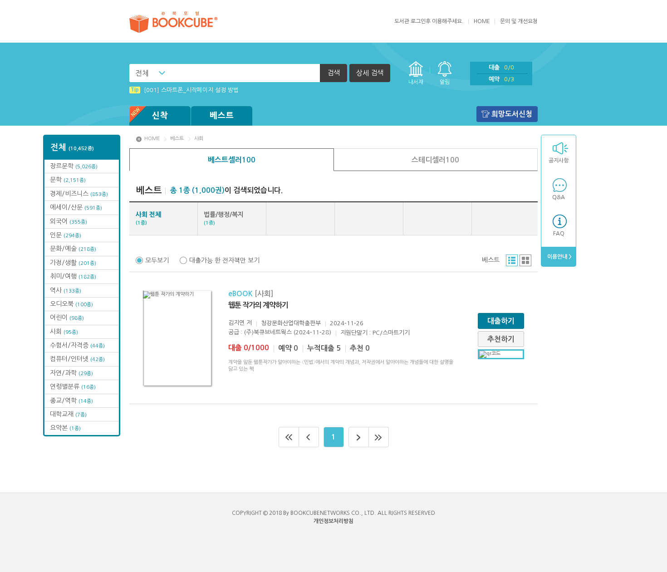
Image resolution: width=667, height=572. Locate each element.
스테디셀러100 (435, 159)
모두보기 (157, 260)
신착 (160, 116)
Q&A (558, 197)
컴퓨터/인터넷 (77, 359)
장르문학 (74, 166)
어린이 (67, 317)
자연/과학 (71, 373)
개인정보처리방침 (333, 521)
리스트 (512, 260)
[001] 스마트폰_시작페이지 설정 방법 (185, 90)
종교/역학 (71, 400)
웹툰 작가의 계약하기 (258, 305)
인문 (65, 235)
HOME (482, 21)
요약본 (65, 428)
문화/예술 (73, 248)
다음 (358, 437)
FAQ (558, 233)
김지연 (236, 323)
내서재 (415, 82)
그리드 (525, 260)
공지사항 (559, 160)
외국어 (68, 221)
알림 (445, 82)
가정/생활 (73, 262)
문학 (68, 179)
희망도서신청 (511, 114)
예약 (501, 79)
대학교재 (68, 414)
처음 (289, 437)
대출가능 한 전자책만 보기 (224, 260)
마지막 (379, 437)
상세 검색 (369, 72)
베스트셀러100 (231, 159)
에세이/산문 (76, 207)
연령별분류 (73, 386)
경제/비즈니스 (79, 194)
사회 (64, 331)
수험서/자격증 (77, 345)
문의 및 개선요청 (519, 21)
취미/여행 (73, 276)
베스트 (222, 116)
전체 (142, 73)
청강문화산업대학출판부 (291, 323)
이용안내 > (559, 256)
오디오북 (71, 304)
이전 (309, 437)
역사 (65, 290)
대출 (501, 67)
